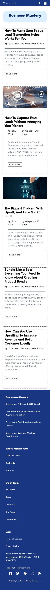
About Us (10, 489)
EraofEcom (20, 581)
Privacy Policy (12, 546)
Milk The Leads (13, 455)
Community (11, 519)
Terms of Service (14, 538)
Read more (12, 74)
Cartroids (10, 463)
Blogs (8, 497)
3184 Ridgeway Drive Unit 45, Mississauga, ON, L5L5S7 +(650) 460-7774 (23, 557)
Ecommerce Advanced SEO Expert (23, 404)
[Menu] (45, 3)
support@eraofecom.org (18, 567)
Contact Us (11, 504)
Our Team (11, 512)
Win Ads (10, 470)
